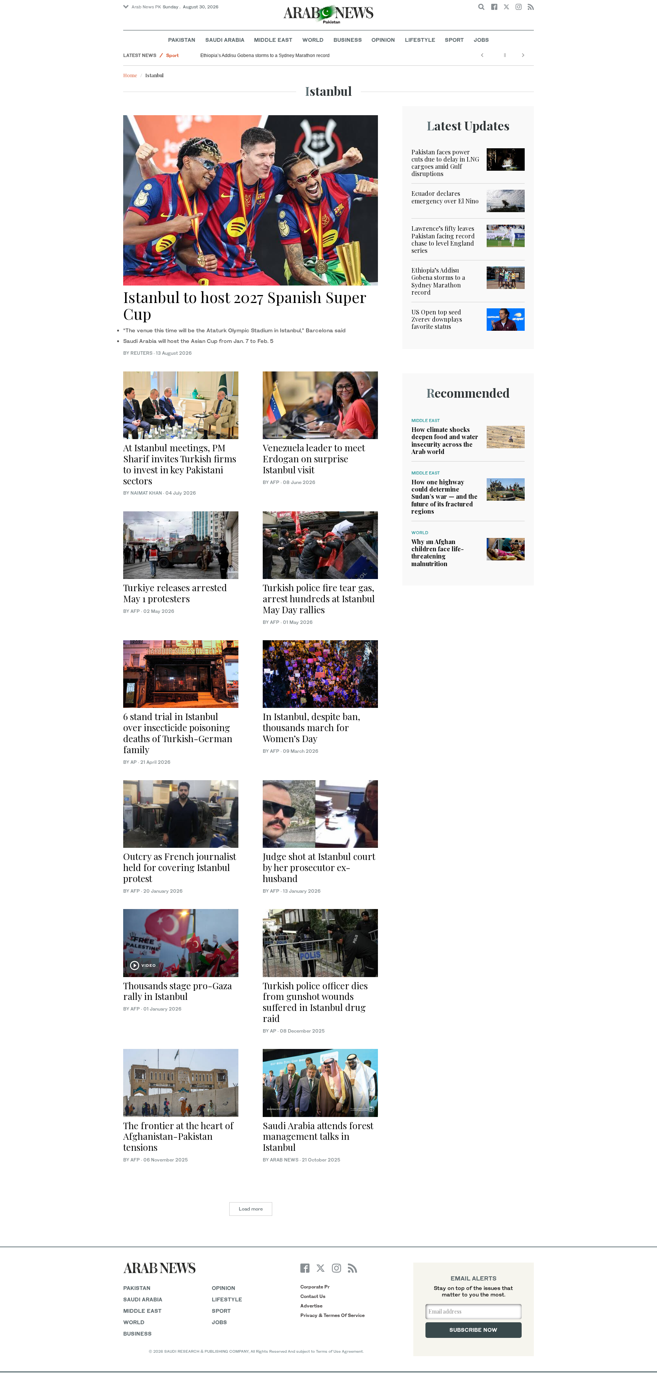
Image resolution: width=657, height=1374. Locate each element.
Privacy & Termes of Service (332, 1315)
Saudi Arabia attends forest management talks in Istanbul (318, 1136)
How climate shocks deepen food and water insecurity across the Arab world (444, 440)
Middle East (273, 39)
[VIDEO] (180, 942)
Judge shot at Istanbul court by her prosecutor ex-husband (319, 867)
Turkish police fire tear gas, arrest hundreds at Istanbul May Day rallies (319, 598)
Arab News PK (146, 7)
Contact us (312, 1296)
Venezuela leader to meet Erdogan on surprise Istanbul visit (314, 458)
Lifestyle (420, 39)
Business (347, 39)
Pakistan (181, 39)
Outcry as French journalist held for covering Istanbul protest (179, 867)
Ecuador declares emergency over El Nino (445, 197)
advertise (311, 1306)
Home (130, 75)
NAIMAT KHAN (146, 493)
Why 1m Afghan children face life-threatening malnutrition (437, 553)
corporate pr (315, 1287)
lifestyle (227, 1299)
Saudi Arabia (224, 39)
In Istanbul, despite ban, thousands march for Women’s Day (311, 727)
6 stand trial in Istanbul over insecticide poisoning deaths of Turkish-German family (177, 732)
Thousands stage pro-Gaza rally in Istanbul (177, 991)
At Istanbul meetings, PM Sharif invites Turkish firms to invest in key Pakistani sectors (179, 463)
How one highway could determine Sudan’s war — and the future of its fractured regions (444, 496)
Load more (251, 1209)
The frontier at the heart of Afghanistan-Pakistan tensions (178, 1136)
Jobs (481, 39)
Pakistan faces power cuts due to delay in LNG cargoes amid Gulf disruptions (445, 163)
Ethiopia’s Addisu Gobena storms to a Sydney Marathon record (265, 55)
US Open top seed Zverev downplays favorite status (436, 319)
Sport (454, 39)
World (313, 39)
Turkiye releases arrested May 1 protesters (175, 592)
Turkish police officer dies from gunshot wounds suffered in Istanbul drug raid (315, 1001)
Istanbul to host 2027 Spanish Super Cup (244, 305)
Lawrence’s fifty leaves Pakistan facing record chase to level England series (443, 239)
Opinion (383, 39)
